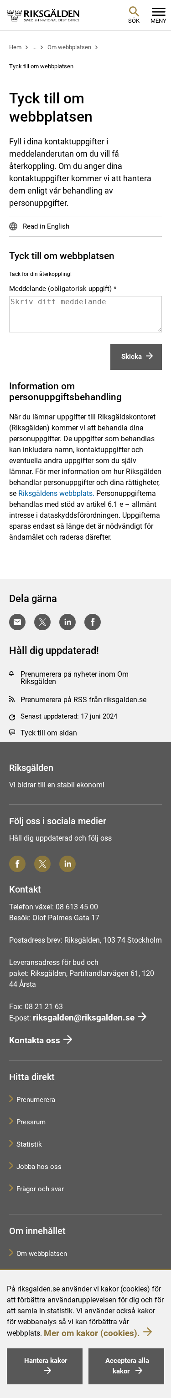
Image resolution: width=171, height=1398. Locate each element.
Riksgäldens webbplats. (56, 493)
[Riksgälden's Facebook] (17, 864)
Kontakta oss (34, 1040)
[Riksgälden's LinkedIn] (67, 864)
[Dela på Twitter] (42, 622)
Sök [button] (134, 20)
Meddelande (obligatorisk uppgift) (60, 289)
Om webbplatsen (69, 47)
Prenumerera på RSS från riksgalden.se (83, 699)
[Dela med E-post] (17, 622)
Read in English (45, 226)
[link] (43, 15)
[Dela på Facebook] (92, 622)
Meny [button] (158, 20)
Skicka (131, 356)
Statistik (29, 1144)
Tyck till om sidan (49, 733)
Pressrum (31, 1122)
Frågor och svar (40, 1189)
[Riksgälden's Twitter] (42, 864)
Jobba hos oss (39, 1167)
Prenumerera (35, 1100)
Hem (15, 47)
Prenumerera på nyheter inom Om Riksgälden (75, 678)
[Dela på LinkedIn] (67, 622)
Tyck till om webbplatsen (41, 66)
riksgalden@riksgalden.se (84, 1017)
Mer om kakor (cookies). (92, 1333)
